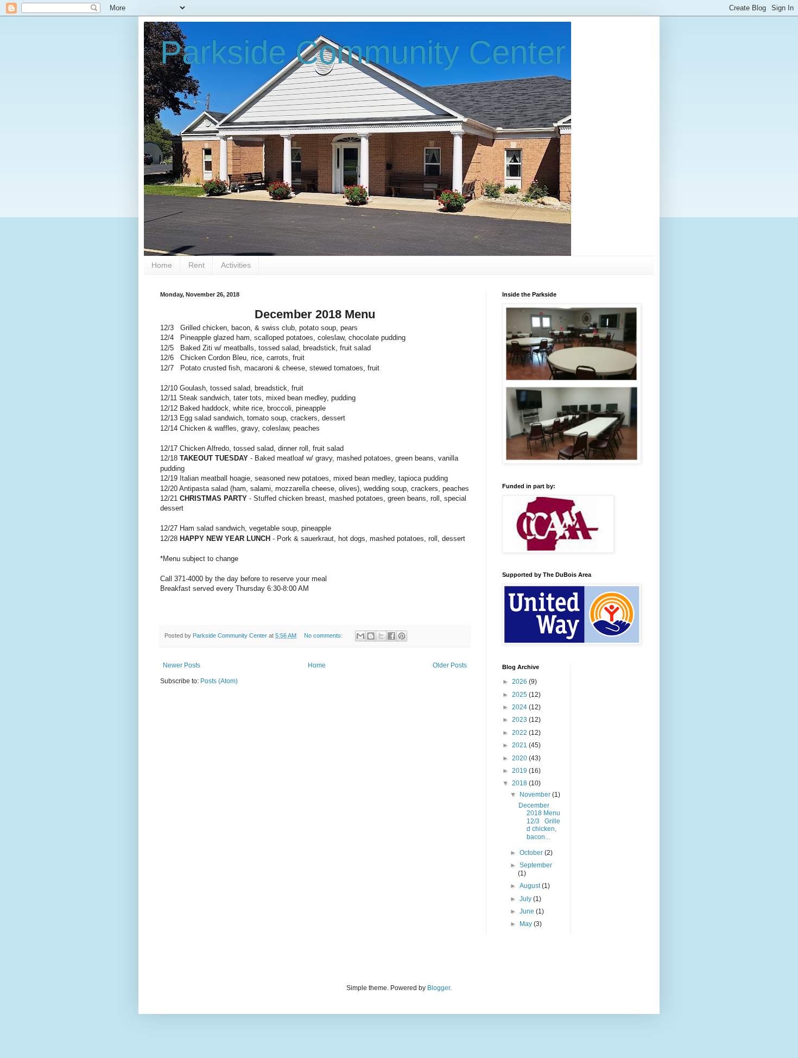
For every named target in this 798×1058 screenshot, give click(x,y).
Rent (196, 265)
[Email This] (360, 636)
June (528, 911)
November (536, 794)
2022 (520, 732)
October (532, 853)
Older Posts (450, 665)
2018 (520, 783)
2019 (520, 770)
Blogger (438, 988)
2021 (520, 745)
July (526, 899)
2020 (520, 758)
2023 (520, 719)
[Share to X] (381, 636)
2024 (520, 707)
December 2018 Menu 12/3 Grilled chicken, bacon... (539, 821)
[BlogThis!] (370, 636)
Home (161, 265)
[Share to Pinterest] (401, 636)
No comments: (324, 635)
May (527, 924)
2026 (520, 681)
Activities (236, 265)
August (531, 886)
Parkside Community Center (363, 52)
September (536, 865)
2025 (520, 694)
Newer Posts (181, 665)
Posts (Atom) (219, 681)
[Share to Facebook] (391, 636)
